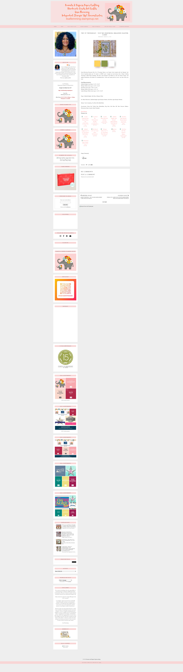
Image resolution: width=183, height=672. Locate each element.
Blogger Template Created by (91, 662)
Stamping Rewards (124, 26)
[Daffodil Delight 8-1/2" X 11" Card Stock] (85, 132)
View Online (62, 160)
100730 (104, 135)
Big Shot (114, 130)
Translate (69, 581)
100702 (95, 135)
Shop (62, 26)
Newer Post (91, 197)
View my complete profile (65, 77)
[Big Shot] (113, 129)
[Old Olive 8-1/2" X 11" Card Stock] (94, 132)
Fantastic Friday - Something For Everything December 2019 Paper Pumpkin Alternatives (68, 548)
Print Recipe (84, 111)
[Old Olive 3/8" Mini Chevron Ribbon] (123, 134)
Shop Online (68, 160)
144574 (123, 124)
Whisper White (111, 67)
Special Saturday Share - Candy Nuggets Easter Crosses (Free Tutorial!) (69, 525)
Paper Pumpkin (84, 26)
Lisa (69, 65)
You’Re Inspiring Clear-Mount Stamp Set (85, 124)
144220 (85, 145)
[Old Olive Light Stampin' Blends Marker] (123, 119)
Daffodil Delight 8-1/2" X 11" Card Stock (85, 134)
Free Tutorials (96, 26)
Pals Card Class (72, 26)
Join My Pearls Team (110, 26)
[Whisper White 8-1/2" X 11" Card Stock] (104, 132)
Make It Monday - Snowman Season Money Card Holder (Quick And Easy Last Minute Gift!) (68, 534)
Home (55, 26)
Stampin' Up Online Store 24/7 (65, 87)
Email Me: (65, 93)
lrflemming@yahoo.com (65, 94)
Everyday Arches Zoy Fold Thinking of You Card (68, 540)
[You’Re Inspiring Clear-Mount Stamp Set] (85, 121)
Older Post (118, 197)
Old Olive (104, 67)
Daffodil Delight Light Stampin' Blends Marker (114, 124)
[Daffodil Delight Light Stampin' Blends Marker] (114, 121)
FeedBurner (68, 207)
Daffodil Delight (97, 67)
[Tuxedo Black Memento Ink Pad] (104, 119)
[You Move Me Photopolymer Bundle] (94, 121)
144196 (123, 137)
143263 (114, 131)
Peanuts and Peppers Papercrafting (93, 659)
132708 (104, 123)
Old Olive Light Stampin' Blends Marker (123, 122)
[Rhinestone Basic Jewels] (85, 142)
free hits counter (65, 647)
